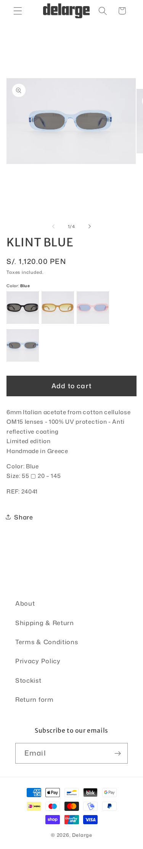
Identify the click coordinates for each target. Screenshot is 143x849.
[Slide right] (89, 226)
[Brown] (58, 307)
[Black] (22, 307)
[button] (17, 11)
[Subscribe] (117, 753)
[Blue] (22, 345)
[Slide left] (53, 226)
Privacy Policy (38, 660)
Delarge (82, 834)
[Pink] (93, 307)
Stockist (28, 680)
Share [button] (23, 517)
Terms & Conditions (46, 641)
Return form (34, 699)
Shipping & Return (44, 622)
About (25, 603)
